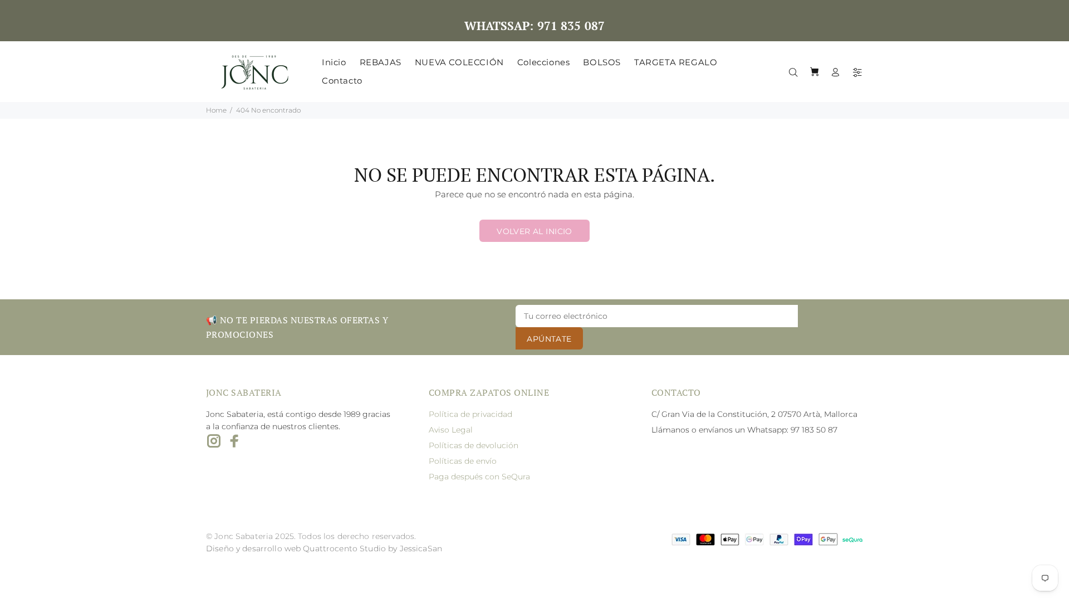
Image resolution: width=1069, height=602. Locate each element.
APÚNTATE (549, 339)
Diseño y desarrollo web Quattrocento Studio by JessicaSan (324, 548)
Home (216, 110)
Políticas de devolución (473, 445)
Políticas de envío (463, 461)
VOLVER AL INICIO (534, 231)
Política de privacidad (470, 414)
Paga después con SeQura (479, 477)
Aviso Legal (451, 430)
